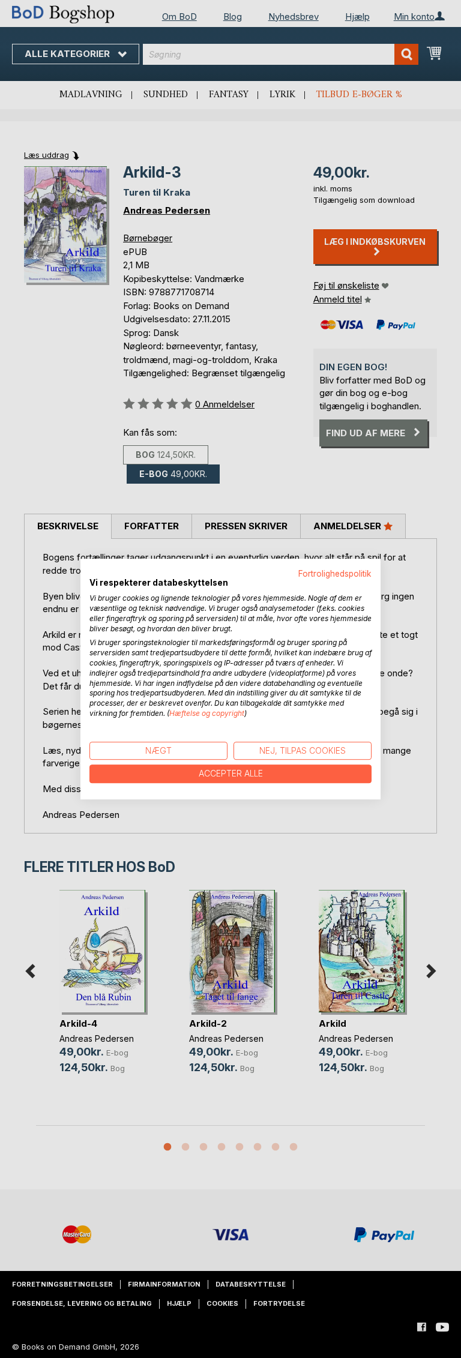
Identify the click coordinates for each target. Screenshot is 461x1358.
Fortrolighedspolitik (335, 573)
